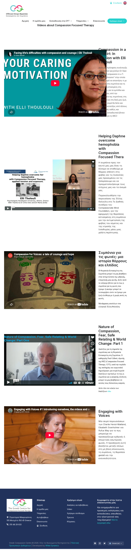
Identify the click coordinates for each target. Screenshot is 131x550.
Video (69, 509)
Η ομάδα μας (42, 509)
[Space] (19, 505)
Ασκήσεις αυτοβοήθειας (77, 505)
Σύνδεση (43, 526)
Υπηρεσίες (41, 513)
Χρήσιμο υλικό (116, 21)
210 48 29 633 (15, 524)
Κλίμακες (71, 521)
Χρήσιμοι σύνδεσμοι (76, 513)
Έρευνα (70, 517)
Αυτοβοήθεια (42, 517)
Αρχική (40, 505)
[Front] (17, 11)
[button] (61, 21)
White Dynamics (52, 545)
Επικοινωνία (42, 521)
